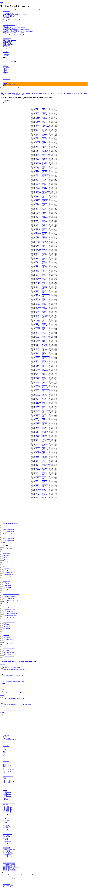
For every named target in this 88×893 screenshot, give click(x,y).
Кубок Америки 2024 (7, 807)
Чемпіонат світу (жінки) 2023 (9, 648)
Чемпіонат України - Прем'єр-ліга (10, 561)
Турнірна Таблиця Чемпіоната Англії (17, 27)
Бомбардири (5, 103)
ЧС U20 (4, 65)
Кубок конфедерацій (7, 654)
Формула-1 (5, 72)
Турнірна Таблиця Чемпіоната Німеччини (20, 29)
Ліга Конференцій (6, 743)
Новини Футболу (6, 735)
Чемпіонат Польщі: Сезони (9, 523)
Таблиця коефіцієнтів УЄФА (9, 25)
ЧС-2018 (4, 772)
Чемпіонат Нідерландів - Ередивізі (10, 602)
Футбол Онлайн (6, 13)
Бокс (4, 76)
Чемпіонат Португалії (7, 843)
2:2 (42, 110)
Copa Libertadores (6, 55)
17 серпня (2, 677)
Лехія (36, 109)
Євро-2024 (5, 58)
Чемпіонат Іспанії (6, 829)
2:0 (42, 109)
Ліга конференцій (6, 559)
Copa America (5, 66)
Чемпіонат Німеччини (7, 834)
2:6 (42, 240)
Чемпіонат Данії (6, 857)
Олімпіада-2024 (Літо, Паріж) (9, 863)
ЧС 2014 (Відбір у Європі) (8, 776)
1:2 (42, 118)
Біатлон (4, 75)
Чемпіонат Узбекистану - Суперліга (10, 591)
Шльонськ (37, 117)
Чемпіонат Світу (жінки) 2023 (9, 803)
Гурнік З (45, 114)
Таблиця (4, 101)
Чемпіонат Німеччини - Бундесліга (10, 572)
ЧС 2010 (4, 777)
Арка (44, 117)
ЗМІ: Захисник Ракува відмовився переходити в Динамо (14, 710)
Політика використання (8, 885)
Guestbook (5, 749)
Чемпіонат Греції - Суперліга (9, 622)
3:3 (42, 178)
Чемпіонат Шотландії (7, 856)
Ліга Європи (5, 69)
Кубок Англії (14, 28)
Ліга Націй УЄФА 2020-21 (8, 781)
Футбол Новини (6, 11)
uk (0, 2)
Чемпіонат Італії (6, 838)
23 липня (2, 689)
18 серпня (2, 671)
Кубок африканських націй (8, 652)
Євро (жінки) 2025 (6, 645)
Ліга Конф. (5, 70)
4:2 (42, 139)
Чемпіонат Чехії (6, 858)
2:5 (42, 448)
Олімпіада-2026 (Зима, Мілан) (9, 862)
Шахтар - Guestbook (7, 762)
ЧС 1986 (4, 778)
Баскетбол (5, 74)
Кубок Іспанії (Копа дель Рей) (9, 831)
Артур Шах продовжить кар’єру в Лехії (11, 686)
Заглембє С (45, 116)
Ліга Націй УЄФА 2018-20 (8, 782)
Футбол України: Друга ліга (8, 16)
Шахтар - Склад (12, 84)
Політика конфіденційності (8, 883)
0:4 (42, 305)
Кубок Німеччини (14, 30)
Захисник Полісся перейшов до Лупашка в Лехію (13, 675)
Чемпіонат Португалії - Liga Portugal (10, 600)
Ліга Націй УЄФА (6, 60)
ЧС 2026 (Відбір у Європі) (8, 769)
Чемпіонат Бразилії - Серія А (9, 609)
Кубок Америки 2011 (7, 812)
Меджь (44, 113)
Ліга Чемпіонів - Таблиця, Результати (10, 21)
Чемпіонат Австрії (6, 847)
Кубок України (6, 17)
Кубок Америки (6, 806)
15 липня (2, 695)
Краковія (37, 112)
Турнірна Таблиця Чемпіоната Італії (16, 32)
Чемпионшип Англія (7, 28)
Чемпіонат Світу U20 (7, 643)
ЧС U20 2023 (5, 799)
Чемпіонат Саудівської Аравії (9, 607)
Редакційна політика (7, 886)
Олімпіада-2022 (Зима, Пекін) (9, 864)
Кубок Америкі (6, 650)
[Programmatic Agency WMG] (1, 887)
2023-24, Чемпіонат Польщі (8, 533)
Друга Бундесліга (6, 30)
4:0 (42, 117)
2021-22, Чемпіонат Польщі (8, 538)
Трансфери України (14, 19)
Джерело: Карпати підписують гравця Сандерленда (13, 715)
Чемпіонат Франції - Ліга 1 (8, 574)
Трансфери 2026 (6, 764)
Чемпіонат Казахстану (7, 851)
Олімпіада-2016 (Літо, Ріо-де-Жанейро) (11, 867)
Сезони (4, 104)
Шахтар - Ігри (6, 84)
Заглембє (45, 110)
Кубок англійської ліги (7, 626)
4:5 (42, 113)
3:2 (42, 154)
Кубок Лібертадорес (7, 637)
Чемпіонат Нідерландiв (7, 844)
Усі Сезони (2, 542)
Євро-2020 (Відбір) (7, 792)
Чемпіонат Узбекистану (8, 850)
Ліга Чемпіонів (6, 68)
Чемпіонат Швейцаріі (7, 855)
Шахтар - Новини (6, 83)
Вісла (36, 113)
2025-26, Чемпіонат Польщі (8, 529)
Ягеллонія (45, 109)
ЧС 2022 (4, 770)
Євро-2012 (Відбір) (7, 796)
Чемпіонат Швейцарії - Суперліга (10, 613)
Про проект (5, 880)
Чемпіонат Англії (6, 825)
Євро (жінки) (5, 62)
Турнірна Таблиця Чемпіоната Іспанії (17, 31)
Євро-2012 (5, 795)
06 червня (2, 706)
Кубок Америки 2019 (7, 809)
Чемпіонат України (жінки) (8, 656)
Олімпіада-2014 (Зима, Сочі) (8, 868)
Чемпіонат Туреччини (7, 852)
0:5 (42, 370)
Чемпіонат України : (7, 814)
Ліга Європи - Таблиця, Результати (10, 22)
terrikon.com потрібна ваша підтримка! (8, 88)
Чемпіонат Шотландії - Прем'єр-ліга (10, 615)
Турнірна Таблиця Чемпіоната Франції (18, 34)
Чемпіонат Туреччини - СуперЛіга (10, 598)
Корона (36, 114)
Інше (4, 71)
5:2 (42, 418)
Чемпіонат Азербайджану (8, 853)
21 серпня (2, 664)
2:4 (42, 125)
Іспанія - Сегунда (6, 578)
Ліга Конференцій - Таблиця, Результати (11, 24)
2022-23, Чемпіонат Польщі (8, 536)
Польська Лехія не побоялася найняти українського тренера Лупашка (17, 704)
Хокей (4, 73)
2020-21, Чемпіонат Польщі (8, 540)
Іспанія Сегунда (6, 830)
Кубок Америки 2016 (7, 810)
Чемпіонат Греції (6, 860)
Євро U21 (5, 63)
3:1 (42, 127)
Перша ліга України (7, 585)
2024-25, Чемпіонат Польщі (8, 531)
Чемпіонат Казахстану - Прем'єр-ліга (10, 589)
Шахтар (4, 82)
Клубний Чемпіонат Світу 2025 (9, 61)
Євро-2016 (5, 793)
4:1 (42, 251)
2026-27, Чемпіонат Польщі (8, 526)
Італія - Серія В (6, 583)
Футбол (2, 3)
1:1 (42, 129)
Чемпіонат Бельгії (6, 845)
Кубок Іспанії (5, 630)
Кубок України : (6, 820)
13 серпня (2, 683)
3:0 (42, 203)
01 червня (2, 712)
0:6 (42, 299)
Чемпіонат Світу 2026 (7, 548)
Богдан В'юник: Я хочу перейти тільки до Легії (12, 667)
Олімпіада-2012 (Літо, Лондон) (9, 869)
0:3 (42, 112)
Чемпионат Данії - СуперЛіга (9, 619)
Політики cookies (6, 884)
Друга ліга (5, 823)
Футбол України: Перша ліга (9, 15)
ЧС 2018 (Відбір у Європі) (8, 773)
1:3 (42, 155)
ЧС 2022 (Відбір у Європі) (8, 771)
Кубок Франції (6, 635)
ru (2, 2)
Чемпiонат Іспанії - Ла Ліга (8, 568)
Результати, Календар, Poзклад (9, 816)
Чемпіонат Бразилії (7, 854)
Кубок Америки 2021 (7, 808)
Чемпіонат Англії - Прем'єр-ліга (9, 563)
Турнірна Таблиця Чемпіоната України (19, 14)
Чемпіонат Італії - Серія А (8, 570)
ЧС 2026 (4, 59)
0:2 (42, 123)
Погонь (44, 112)
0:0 (42, 116)
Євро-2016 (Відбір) (7, 794)
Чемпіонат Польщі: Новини (6, 717)
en (1, 2)
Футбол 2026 (5, 736)
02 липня (2, 700)
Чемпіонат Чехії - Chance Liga (9, 617)
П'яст (36, 108)
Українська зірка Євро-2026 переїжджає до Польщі (13, 698)
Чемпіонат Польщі (6, 100)
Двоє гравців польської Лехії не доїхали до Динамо (13, 681)
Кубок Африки (6, 67)
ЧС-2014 (4, 774)
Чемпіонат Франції (7, 841)
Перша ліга (5, 822)
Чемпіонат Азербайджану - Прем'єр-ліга (11, 594)
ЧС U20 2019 (5, 800)
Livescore (12, 13)
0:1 (42, 126)
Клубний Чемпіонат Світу (8, 639)
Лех (44, 108)
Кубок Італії (5, 632)
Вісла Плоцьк (38, 116)
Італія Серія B (6, 33)
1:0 (42, 108)
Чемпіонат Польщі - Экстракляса (9, 596)
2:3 (42, 174)
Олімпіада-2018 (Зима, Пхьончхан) (10, 866)
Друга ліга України (7, 587)
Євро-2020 (5, 791)
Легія (36, 110)
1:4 (42, 350)
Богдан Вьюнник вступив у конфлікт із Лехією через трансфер (15, 669)
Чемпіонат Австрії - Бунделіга (9, 611)
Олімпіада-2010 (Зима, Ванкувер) (10, 870)
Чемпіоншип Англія (7, 576)
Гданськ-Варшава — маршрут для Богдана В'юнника (13, 692)
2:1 (42, 119)
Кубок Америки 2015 (7, 811)
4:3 (42, 204)
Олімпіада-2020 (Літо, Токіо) (9, 865)
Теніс (4, 77)
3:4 (42, 167)
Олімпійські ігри (6, 79)
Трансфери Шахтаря (23, 19)
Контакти (5, 881)
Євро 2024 (5, 550)
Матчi (4, 102)
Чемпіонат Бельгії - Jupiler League (9, 604)
